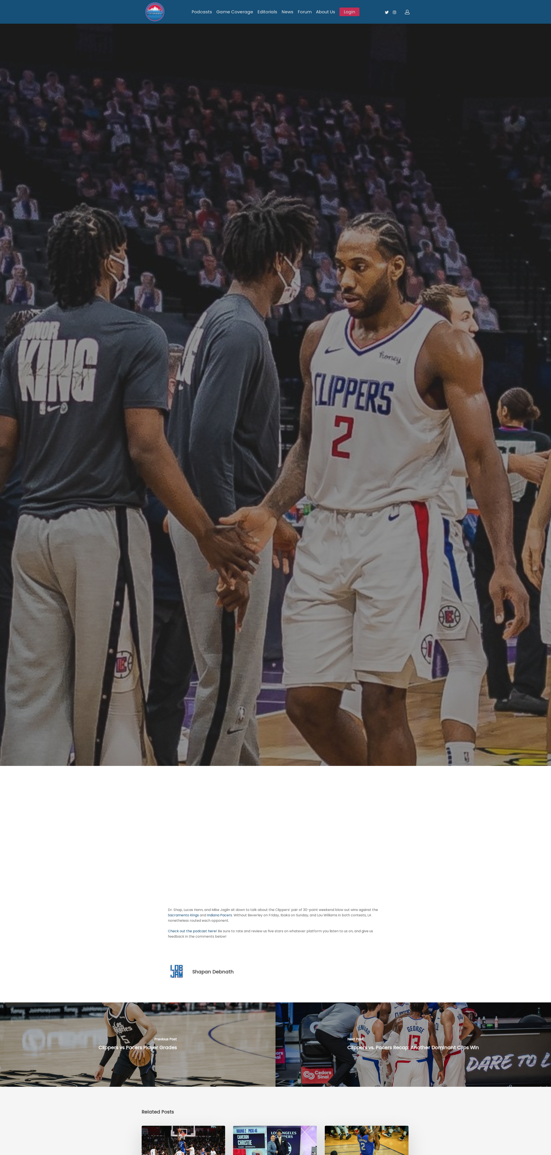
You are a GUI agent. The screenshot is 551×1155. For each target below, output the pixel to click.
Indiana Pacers (219, 915)
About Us (325, 12)
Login (349, 12)
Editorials (267, 12)
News (287, 12)
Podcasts (202, 12)
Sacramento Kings (183, 915)
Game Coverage (234, 12)
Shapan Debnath (213, 971)
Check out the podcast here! (192, 931)
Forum (305, 12)
